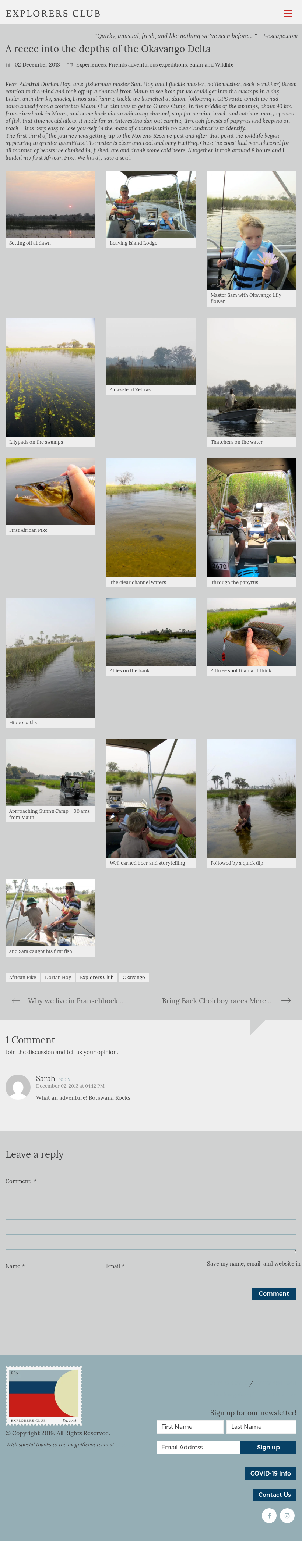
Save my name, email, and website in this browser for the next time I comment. (251, 1263)
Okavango (134, 977)
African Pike (22, 977)
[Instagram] (287, 1515)
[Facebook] (269, 1515)
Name (15, 1266)
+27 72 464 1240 (275, 1383)
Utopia (123, 1445)
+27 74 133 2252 (227, 1383)
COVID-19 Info (270, 1473)
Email (115, 1266)
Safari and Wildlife (212, 65)
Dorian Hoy (58, 977)
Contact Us (275, 1494)
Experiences (91, 65)
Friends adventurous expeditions (148, 65)
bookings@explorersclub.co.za (255, 1394)
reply (64, 1079)
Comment (21, 1181)
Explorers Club (97, 977)
